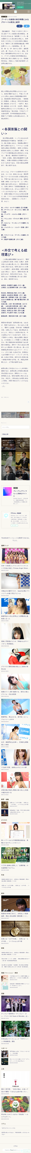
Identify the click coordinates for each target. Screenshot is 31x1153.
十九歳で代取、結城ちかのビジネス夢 (14, 767)
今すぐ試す (20, 7)
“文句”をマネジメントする (8, 1128)
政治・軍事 (4, 16)
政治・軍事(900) (5, 397)
